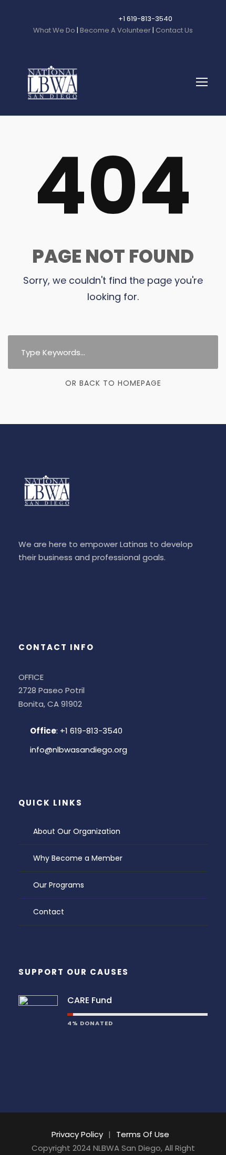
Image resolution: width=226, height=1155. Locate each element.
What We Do (55, 30)
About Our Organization (76, 831)
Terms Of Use (142, 1134)
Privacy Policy (77, 1134)
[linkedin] (72, 19)
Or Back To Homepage (113, 383)
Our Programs (58, 885)
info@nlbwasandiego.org (78, 749)
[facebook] (56, 19)
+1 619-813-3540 (145, 19)
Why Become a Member (77, 858)
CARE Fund (89, 1000)
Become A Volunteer (115, 30)
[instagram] (88, 19)
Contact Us (173, 30)
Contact (48, 911)
